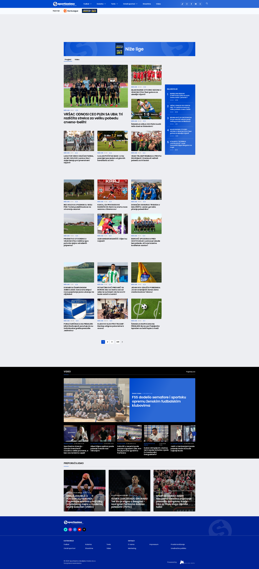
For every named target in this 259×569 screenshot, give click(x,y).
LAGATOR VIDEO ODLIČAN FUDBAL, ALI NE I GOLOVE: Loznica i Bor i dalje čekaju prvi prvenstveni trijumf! (79, 159)
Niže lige (67, 110)
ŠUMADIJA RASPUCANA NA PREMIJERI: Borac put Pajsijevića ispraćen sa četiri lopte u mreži (145, 326)
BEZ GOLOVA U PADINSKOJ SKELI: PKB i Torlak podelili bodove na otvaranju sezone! (78, 207)
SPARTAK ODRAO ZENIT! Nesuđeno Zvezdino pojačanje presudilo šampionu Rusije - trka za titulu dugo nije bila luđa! (173, 501)
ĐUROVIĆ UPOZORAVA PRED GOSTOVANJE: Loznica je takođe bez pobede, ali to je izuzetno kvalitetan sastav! (145, 242)
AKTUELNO (159, 492)
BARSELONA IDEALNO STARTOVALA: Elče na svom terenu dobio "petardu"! (179, 95)
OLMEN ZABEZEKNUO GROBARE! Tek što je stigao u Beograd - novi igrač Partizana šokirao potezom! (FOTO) (129, 502)
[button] (194, 434)
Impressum (153, 544)
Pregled (68, 59)
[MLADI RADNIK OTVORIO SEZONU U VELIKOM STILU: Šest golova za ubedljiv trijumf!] (146, 75)
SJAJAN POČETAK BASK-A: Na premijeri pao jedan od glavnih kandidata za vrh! (111, 158)
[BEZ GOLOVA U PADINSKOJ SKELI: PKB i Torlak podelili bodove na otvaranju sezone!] (79, 190)
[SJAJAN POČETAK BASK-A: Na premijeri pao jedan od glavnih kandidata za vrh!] (112, 141)
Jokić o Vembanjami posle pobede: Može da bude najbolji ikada (182, 448)
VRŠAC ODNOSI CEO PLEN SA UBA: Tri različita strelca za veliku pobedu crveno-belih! (93, 118)
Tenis (113, 4)
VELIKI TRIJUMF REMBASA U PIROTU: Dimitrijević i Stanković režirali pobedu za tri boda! (146, 158)
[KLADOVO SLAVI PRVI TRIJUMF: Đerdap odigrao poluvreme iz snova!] (112, 309)
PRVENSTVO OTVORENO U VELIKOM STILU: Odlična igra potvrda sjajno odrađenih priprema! (76, 242)
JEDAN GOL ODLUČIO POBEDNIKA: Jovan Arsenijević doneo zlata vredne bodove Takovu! (145, 289)
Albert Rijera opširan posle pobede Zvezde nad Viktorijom (102, 448)
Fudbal (86, 4)
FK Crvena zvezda (96, 443)
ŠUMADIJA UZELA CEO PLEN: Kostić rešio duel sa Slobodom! (146, 125)
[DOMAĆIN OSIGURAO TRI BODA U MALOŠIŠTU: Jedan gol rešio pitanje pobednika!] (146, 190)
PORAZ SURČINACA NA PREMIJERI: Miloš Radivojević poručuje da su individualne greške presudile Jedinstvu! (78, 327)
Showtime (147, 4)
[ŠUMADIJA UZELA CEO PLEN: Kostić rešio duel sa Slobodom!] (146, 109)
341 (117, 342)
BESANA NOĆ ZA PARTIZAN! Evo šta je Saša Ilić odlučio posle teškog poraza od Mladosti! (181, 119)
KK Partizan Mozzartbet (119, 495)
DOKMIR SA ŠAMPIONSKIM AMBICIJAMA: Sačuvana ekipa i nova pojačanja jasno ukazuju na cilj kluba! (79, 290)
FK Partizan (121, 443)
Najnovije (56, 11)
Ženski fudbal (137, 393)
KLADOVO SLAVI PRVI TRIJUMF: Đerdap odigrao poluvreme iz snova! (110, 326)
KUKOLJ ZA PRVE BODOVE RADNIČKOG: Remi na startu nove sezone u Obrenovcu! (112, 207)
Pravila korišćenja (178, 544)
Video (158, 4)
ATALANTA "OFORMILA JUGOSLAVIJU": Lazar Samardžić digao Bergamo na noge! (181, 144)
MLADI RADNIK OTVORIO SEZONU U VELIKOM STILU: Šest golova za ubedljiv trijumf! (146, 92)
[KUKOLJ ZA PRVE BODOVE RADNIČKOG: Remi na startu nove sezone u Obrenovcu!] (112, 190)
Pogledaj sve (190, 372)
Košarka (100, 4)
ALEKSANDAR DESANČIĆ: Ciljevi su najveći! (112, 240)
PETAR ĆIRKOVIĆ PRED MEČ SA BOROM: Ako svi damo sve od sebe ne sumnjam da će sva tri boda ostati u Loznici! (111, 290)
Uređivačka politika (178, 548)
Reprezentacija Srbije (149, 444)
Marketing (132, 548)
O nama (131, 544)
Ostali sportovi (129, 4)
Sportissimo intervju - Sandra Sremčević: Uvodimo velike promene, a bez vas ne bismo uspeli (76, 449)
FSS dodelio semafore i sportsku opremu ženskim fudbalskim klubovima (159, 401)
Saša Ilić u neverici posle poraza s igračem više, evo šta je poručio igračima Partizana (129, 449)
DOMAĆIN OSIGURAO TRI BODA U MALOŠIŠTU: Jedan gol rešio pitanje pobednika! (145, 207)
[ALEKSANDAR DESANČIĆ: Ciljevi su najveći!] (112, 224)
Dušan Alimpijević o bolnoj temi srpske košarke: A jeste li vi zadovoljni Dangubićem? (156, 451)
